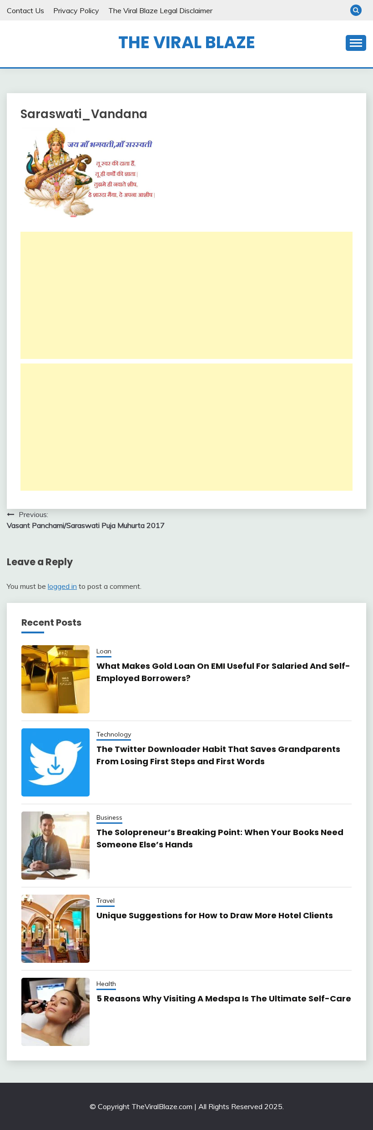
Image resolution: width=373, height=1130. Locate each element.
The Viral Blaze (186, 42)
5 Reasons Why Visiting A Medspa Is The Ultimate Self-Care (223, 998)
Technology (113, 734)
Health (106, 984)
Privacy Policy (76, 10)
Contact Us (25, 10)
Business (109, 817)
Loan (103, 651)
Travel (105, 900)
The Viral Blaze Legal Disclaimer (160, 10)
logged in (62, 586)
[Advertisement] (186, 295)
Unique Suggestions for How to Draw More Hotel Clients (214, 915)
